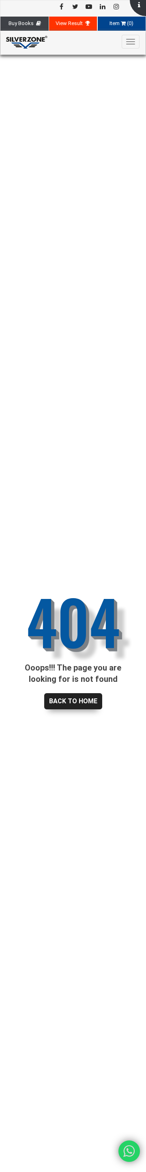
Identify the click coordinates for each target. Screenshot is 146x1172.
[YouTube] (89, 7)
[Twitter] (75, 7)
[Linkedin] (103, 7)
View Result (70, 23)
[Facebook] (61, 7)
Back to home (73, 701)
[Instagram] (116, 7)
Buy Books (22, 23)
